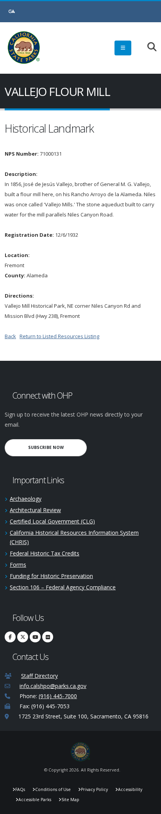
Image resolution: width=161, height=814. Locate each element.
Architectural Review (35, 510)
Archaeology (25, 498)
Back (10, 336)
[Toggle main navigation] (122, 48)
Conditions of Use (53, 789)
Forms (18, 564)
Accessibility (130, 789)
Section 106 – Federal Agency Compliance (63, 587)
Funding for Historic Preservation (51, 576)
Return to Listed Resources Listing (59, 336)
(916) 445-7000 (58, 696)
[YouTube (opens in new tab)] (35, 636)
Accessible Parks (34, 799)
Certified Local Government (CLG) (52, 521)
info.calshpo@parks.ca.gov (53, 686)
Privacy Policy (94, 789)
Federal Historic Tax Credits (44, 553)
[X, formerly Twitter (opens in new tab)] (22, 636)
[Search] (148, 47)
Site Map (70, 799)
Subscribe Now (57, 447)
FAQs (20, 789)
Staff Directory (39, 675)
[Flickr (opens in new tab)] (47, 636)
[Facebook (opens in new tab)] (10, 636)
